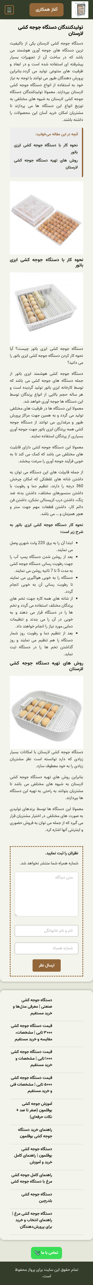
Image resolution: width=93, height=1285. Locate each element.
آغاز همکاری (46, 9)
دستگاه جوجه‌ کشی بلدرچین (36, 1197)
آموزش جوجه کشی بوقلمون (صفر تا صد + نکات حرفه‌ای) (34, 1110)
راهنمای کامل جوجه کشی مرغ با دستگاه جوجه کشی (31, 1178)
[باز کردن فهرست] (9, 9)
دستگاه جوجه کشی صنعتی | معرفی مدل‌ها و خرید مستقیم (32, 1007)
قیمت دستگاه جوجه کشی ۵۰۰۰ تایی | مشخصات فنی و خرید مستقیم (31, 1084)
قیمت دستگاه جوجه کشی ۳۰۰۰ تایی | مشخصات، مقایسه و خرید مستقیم (31, 1032)
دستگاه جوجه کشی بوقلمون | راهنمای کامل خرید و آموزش (33, 1156)
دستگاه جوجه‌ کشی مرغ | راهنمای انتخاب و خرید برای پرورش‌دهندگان (32, 1220)
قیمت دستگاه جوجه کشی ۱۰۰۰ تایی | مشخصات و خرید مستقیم (31, 1058)
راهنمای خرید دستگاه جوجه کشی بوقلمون (35, 1133)
